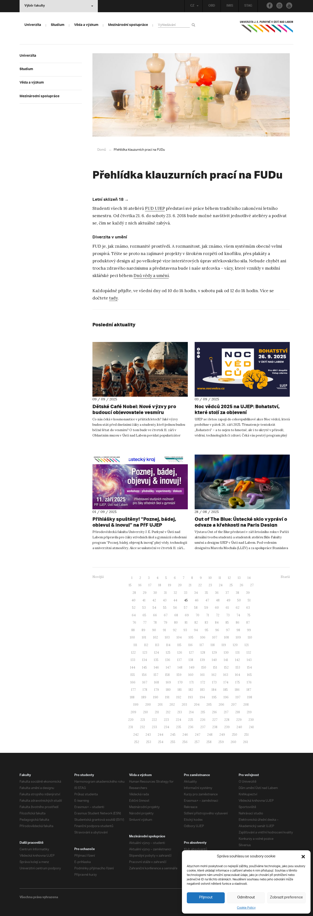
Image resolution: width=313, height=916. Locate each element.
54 (154, 608)
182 (191, 690)
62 (237, 608)
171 (192, 682)
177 (133, 690)
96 (217, 630)
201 (160, 705)
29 (144, 593)
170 (180, 682)
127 (191, 652)
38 (237, 593)
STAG (248, 6)
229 (239, 720)
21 (190, 585)
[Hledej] (194, 25)
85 (227, 622)
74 (238, 615)
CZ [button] (192, 6)
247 (197, 735)
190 (155, 697)
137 (179, 660)
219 (249, 712)
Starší (285, 577)
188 (132, 697)
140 (214, 660)
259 (221, 742)
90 (154, 630)
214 (191, 712)
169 (168, 682)
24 (221, 585)
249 (222, 735)
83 (206, 622)
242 (136, 735)
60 (217, 608)
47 (207, 600)
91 (164, 630)
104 (179, 637)
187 (248, 690)
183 (202, 690)
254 (160, 742)
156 (144, 675)
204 (197, 705)
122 (133, 652)
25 (231, 585)
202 (172, 705)
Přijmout (205, 897)
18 (159, 585)
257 (197, 742)
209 (133, 712)
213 (179, 712)
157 (156, 675)
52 (133, 608)
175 (237, 682)
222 (154, 720)
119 (224, 645)
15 (130, 585)
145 (144, 667)
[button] (303, 856)
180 (168, 690)
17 (149, 585)
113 (157, 645)
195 (214, 697)
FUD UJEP (155, 208)
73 (228, 615)
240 (239, 727)
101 (144, 637)
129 (214, 652)
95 (206, 630)
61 (227, 608)
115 (179, 645)
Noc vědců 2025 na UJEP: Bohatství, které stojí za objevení (237, 409)
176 (249, 682)
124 (156, 652)
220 (131, 720)
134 (144, 660)
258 (209, 742)
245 (173, 735)
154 (249, 667)
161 (202, 675)
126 (179, 652)
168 (156, 682)
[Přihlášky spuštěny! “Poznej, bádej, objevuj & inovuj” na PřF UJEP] (140, 482)
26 (241, 585)
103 (167, 637)
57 (185, 608)
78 (155, 622)
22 (200, 585)
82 (196, 622)
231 (130, 727)
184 (214, 690)
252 (136, 742)
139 (202, 660)
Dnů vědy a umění (151, 275)
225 (190, 720)
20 (180, 585)
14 (249, 578)
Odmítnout (246, 897)
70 (197, 615)
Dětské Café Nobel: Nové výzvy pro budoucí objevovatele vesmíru (134, 409)
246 (185, 735)
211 (157, 712)
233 (154, 727)
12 (229, 578)
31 (165, 593)
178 (145, 690)
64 (134, 615)
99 (249, 630)
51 (249, 600)
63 (248, 608)
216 (214, 712)
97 (228, 630)
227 (214, 720)
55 (165, 608)
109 (238, 637)
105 (191, 637)
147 (168, 667)
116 (190, 645)
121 (247, 645)
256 (185, 742)
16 (140, 585)
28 (134, 593)
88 (133, 630)
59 (206, 608)
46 (197, 600)
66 (155, 615)
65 (144, 615)
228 (226, 720)
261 (245, 742)
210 (145, 712)
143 (249, 660)
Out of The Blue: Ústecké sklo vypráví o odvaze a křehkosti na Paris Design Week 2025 (241, 525)
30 (155, 593)
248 (209, 735)
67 (166, 615)
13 (239, 578)
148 (180, 667)
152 (226, 667)
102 (155, 637)
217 (226, 712)
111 (135, 645)
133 (133, 660)
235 (178, 727)
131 (237, 652)
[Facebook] (270, 5)
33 (185, 593)
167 (144, 682)
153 (237, 667)
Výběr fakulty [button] (34, 6)
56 (175, 608)
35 (206, 593)
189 (143, 697)
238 (214, 727)
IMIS (229, 6)
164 (237, 675)
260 (233, 742)
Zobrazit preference (286, 897)
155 (132, 675)
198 (249, 697)
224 (178, 720)
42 (154, 600)
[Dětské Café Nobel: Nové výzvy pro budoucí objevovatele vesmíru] (140, 369)
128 (203, 652)
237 (202, 727)
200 (148, 705)
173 (214, 682)
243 (148, 735)
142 (237, 660)
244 (160, 735)
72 (217, 615)
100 (132, 637)
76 (134, 622)
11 (220, 578)
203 (184, 705)
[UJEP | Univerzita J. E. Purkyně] (266, 28)
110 (250, 637)
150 (203, 667)
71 (207, 615)
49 (228, 600)
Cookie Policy (246, 908)
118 (213, 645)
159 (179, 675)
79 (165, 622)
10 (210, 578)
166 (132, 682)
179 (156, 690)
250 (234, 735)
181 (180, 690)
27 (252, 585)
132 (248, 652)
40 (133, 600)
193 (190, 697)
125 (168, 652)
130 (226, 652)
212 (168, 712)
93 (185, 630)
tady (113, 298)
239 (227, 727)
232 (142, 727)
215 (203, 712)
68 (176, 615)
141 (226, 660)
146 (156, 667)
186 (237, 690)
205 (209, 705)
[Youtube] (289, 5)
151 (215, 667)
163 (225, 675)
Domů (101, 149)
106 (202, 637)
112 (146, 645)
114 (168, 645)
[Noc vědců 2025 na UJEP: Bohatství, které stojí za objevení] (242, 369)
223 (166, 720)
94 (196, 630)
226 (202, 720)
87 (248, 622)
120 (235, 645)
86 (237, 622)
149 (191, 667)
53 (144, 608)
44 (175, 600)
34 (196, 593)
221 (142, 720)
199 (135, 705)
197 (237, 697)
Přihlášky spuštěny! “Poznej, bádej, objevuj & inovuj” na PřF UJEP (134, 522)
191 (167, 697)
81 (186, 622)
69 (187, 615)
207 (233, 705)
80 (176, 622)
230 (251, 720)
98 (238, 630)
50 (239, 600)
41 (143, 600)
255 (172, 742)
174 (226, 682)
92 (175, 630)
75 (248, 615)
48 (218, 600)
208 (246, 705)
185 (225, 690)
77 (144, 622)
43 (165, 600)
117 (202, 645)
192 (178, 697)
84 (217, 622)
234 (166, 727)
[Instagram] (279, 5)
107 (214, 637)
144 (132, 667)
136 (167, 660)
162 (214, 675)
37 (227, 593)
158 (167, 675)
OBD (211, 6)
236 (190, 727)
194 (202, 697)
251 (246, 735)
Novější (98, 577)
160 (190, 675)
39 (248, 593)
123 (145, 652)
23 (210, 585)
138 (191, 660)
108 (226, 637)
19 (169, 585)
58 (196, 608)
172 (203, 682)
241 (251, 727)
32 (175, 593)
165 (249, 675)
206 (221, 705)
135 (156, 660)
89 (143, 630)
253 (148, 742)
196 (226, 697)
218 (237, 712)
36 (217, 593)
